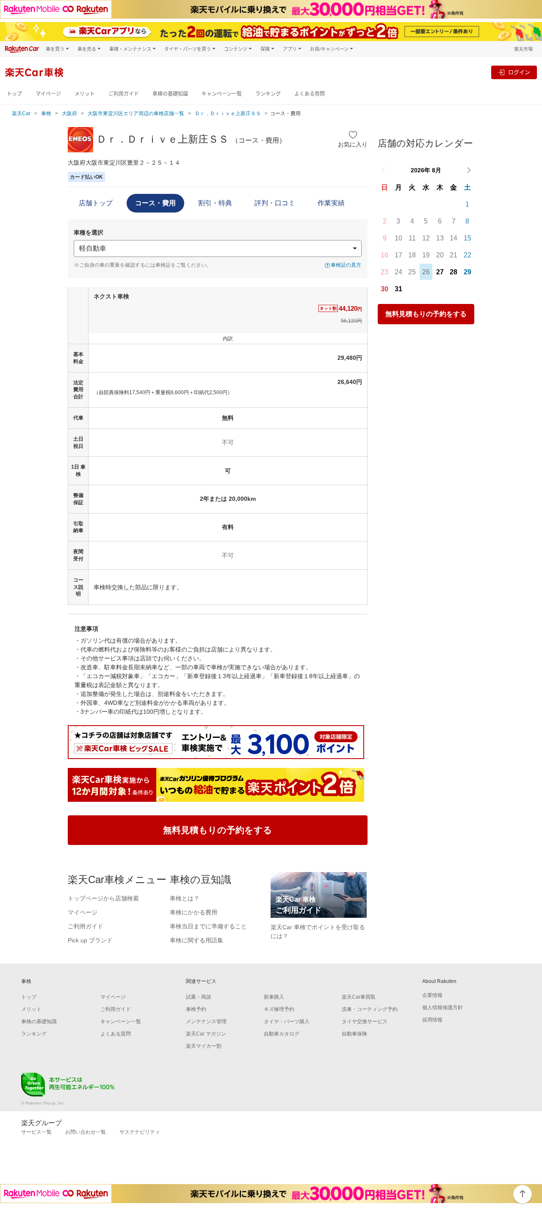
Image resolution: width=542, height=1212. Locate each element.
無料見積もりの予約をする (426, 313)
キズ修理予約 (279, 1009)
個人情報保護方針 (442, 1007)
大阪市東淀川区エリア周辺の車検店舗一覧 (136, 113)
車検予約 (196, 1009)
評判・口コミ (274, 203)
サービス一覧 (36, 1132)
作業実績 (331, 203)
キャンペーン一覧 (222, 93)
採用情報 (432, 1020)
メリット (85, 93)
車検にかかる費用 (193, 912)
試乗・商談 (198, 997)
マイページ (48, 93)
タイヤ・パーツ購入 (287, 1021)
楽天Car (21, 113)
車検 (46, 113)
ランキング (268, 93)
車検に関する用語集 (196, 940)
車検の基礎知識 (170, 93)
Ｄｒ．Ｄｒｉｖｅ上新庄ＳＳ (228, 113)
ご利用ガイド (123, 93)
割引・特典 (215, 203)
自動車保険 (354, 1034)
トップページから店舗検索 (103, 898)
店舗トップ (96, 203)
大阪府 (69, 113)
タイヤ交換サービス (364, 1021)
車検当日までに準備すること (208, 926)
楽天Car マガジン (206, 1034)
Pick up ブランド (90, 940)
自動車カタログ (281, 1034)
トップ (14, 93)
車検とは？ (184, 898)
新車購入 (274, 997)
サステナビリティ (139, 1132)
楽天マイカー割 (203, 1046)
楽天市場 (523, 49)
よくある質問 (309, 93)
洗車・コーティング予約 (370, 1009)
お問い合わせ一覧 (85, 1132)
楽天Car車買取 (359, 997)
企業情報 (432, 995)
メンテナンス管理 (206, 1021)
